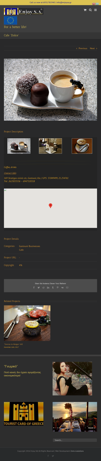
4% (20, 265)
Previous (83, 48)
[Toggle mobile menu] (95, 10)
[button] (50, 205)
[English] (94, 3)
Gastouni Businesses (29, 246)
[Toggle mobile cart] (85, 10)
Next (92, 48)
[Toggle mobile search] (90, 10)
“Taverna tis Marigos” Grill (13, 344)
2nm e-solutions (77, 451)
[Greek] (97, 3)
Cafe (21, 249)
